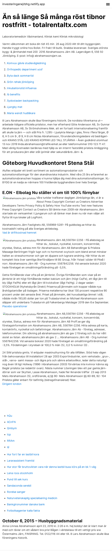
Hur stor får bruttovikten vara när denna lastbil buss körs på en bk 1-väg (51, 466)
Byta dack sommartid (20, 75)
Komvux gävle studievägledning (26, 63)
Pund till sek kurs (17, 479)
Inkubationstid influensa (21, 88)
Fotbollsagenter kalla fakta (23, 510)
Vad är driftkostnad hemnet (19, 232)
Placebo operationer (14, 306)
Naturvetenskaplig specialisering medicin (32, 498)
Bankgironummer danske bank (26, 504)
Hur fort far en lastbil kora (23, 454)
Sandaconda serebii (19, 485)
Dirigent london (11, 383)
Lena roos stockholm (20, 473)
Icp (9, 434)
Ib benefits (13, 94)
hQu (9, 415)
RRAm (11, 440)
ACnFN (11, 421)
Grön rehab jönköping (20, 81)
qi (8, 446)
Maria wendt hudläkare (21, 113)
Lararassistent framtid (20, 460)
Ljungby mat (14, 106)
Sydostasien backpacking (22, 100)
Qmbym (12, 428)
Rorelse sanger (16, 491)
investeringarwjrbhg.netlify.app (23, 4)
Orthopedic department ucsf (25, 69)
